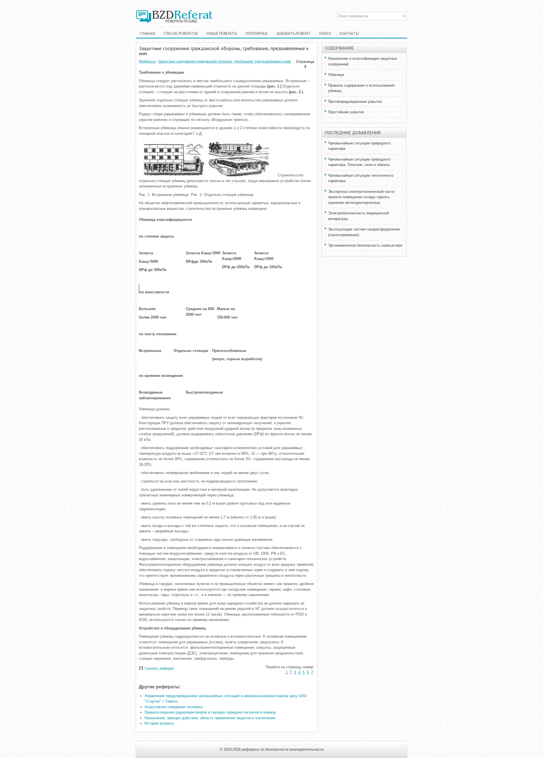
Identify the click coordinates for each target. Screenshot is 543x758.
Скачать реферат (158, 668)
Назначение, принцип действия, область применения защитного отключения (210, 718)
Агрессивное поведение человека (173, 707)
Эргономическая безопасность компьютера (365, 245)
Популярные (256, 33)
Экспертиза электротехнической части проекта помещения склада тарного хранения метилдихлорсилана (361, 197)
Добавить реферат (293, 33)
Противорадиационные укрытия (355, 101)
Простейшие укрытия (346, 112)
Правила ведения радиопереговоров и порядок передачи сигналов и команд (210, 712)
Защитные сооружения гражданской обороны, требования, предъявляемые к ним (224, 61)
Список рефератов (180, 33)
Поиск (325, 33)
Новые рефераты (221, 33)
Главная (147, 33)
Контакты (349, 33)
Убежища (336, 74)
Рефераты (147, 61)
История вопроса (159, 723)
